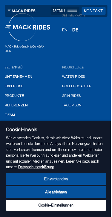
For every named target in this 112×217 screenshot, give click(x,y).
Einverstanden (56, 179)
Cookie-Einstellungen (56, 205)
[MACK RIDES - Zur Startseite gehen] (21, 11)
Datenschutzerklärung (36, 167)
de (75, 29)
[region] (56, 169)
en (64, 29)
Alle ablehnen (56, 192)
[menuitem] (18, 76)
